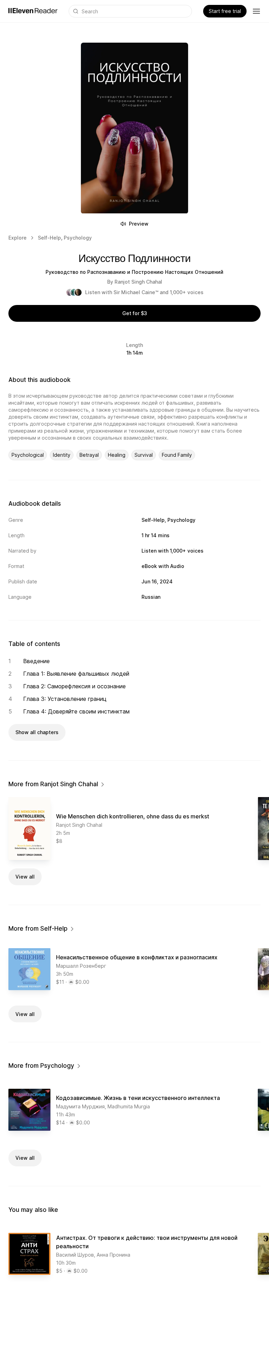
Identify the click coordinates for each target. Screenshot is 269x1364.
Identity (61, 455)
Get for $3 (134, 313)
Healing (116, 455)
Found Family (177, 455)
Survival (143, 455)
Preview (139, 224)
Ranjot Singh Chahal (138, 282)
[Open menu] (256, 11)
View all (25, 877)
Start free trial (225, 11)
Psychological (28, 455)
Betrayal (89, 455)
